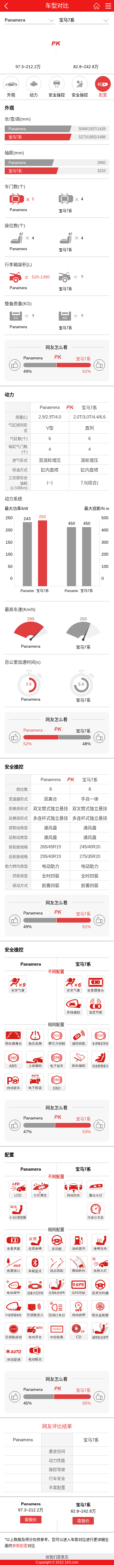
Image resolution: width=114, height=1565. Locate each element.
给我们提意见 (57, 1557)
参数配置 (19, 1545)
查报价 (31, 1519)
